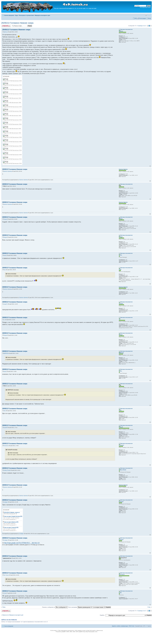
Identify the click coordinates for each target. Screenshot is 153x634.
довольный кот (7, 558)
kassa (4, 255)
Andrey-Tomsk (6, 470)
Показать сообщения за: (48, 607)
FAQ (136, 18)
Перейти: (102, 615)
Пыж (4, 269)
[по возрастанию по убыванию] (102, 607)
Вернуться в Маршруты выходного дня (12, 615)
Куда (16, 15)
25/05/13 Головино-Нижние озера (17, 23)
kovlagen (5, 502)
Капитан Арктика (7, 171)
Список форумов (9, 15)
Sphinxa (5, 31)
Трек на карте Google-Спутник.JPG (13, 516)
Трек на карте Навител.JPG (11, 521)
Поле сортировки (72, 607)
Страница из (141, 25)
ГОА (4, 186)
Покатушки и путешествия (26, 15)
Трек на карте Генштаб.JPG (11, 527)
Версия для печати (146, 15)
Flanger (5, 219)
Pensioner (5, 445)
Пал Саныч (6, 575)
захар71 (5, 304)
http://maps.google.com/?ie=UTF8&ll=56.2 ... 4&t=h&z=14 (21, 543)
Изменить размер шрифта (149, 15)
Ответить (3, 25)
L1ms (4, 593)
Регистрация (142, 18)
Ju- (4, 319)
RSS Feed (131, 626)
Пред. (4, 607)
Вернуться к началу (150, 166)
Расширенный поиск (145, 7)
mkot (4, 410)
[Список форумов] (28, 11)
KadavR (5, 427)
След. (149, 607)
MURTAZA (5, 353)
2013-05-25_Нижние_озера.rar (12, 512)
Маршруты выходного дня (42, 15)
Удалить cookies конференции (120, 626)
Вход (149, 18)
